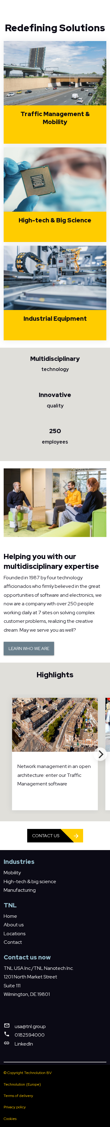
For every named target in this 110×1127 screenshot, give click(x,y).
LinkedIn (24, 1044)
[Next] (100, 754)
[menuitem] (12, 872)
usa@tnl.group (30, 1026)
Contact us (45, 835)
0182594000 (30, 1035)
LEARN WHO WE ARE (29, 648)
